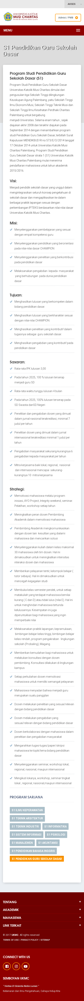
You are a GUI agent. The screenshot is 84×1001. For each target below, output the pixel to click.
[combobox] (74, 4)
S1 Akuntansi (48, 842)
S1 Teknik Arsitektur (27, 818)
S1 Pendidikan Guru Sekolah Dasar (37, 859)
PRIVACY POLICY (29, 940)
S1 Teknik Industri (25, 826)
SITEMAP (45, 940)
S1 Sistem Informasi (26, 834)
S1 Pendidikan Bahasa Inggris (33, 851)
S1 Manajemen (22, 842)
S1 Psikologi (56, 834)
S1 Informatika (55, 826)
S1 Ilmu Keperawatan (27, 810)
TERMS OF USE (11, 940)
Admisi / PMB (65, 17)
